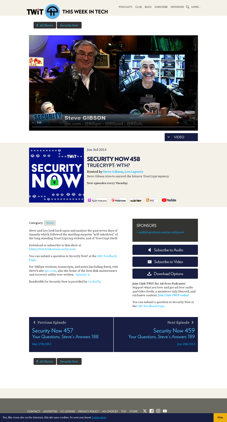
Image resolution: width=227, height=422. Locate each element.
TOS (123, 411)
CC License (67, 411)
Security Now (69, 25)
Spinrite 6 (82, 275)
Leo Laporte (133, 172)
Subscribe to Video (168, 261)
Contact (33, 411)
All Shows (46, 25)
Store (133, 411)
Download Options (168, 273)
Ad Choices (110, 411)
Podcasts (125, 6)
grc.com (50, 271)
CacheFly (94, 282)
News (50, 223)
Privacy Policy (88, 411)
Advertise (50, 411)
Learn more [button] (99, 417)
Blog (148, 6)
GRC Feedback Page (151, 306)
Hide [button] (220, 417)
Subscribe (161, 6)
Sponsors (177, 6)
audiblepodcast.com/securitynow (161, 232)
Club (138, 6)
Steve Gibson (113, 172)
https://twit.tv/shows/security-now (52, 249)
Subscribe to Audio (168, 249)
